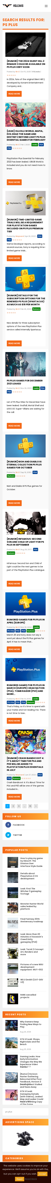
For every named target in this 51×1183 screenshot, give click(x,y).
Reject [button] (20, 1179)
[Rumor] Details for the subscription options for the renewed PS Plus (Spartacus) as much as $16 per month (26, 300)
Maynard (20, 236)
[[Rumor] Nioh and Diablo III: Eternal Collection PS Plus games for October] (25, 446)
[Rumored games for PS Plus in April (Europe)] (25, 603)
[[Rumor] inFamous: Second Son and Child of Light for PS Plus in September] (25, 523)
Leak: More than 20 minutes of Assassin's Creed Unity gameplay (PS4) (31, 938)
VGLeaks (36, 71)
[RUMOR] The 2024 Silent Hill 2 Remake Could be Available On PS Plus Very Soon (26, 64)
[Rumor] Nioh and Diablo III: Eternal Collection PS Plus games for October (24, 464)
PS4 (41, 144)
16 (30, 806)
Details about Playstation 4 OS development (29, 876)
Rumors (36, 309)
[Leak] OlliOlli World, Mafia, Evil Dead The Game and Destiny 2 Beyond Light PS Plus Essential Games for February (26, 135)
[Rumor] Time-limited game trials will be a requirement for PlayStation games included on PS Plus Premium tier (25, 225)
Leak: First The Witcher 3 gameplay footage (30, 891)
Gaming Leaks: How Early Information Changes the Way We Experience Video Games (31, 1060)
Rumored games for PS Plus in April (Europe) (26, 621)
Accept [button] (42, 1174)
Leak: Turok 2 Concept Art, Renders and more (31, 952)
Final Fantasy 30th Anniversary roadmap (31, 920)
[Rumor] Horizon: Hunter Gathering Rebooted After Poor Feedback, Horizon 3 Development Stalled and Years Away (31, 1078)
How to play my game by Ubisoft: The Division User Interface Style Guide (31, 862)
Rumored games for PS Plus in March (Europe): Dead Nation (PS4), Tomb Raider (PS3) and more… (26, 690)
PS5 (9, 148)
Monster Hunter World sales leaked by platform (31, 906)
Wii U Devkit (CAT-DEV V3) (31, 981)
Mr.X (17, 71)
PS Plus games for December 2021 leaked (25, 382)
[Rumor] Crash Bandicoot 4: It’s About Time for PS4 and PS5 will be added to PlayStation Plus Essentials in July (25, 764)
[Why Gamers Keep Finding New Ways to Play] (11, 1025)
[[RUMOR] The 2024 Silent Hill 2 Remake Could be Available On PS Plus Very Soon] (25, 44)
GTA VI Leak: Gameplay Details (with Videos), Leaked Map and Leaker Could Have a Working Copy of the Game (31, 1095)
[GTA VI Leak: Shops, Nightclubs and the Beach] (11, 1042)
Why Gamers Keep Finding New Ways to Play (30, 1024)
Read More (14, 93)
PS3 (18, 631)
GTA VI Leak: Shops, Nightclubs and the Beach (30, 1042)
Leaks (34, 144)
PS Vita (11, 631)
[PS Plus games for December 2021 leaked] (25, 364)
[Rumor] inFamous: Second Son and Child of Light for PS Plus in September (25, 542)
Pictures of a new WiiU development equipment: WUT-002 (31, 967)
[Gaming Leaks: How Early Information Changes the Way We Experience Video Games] (11, 1060)
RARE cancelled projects (28, 996)
